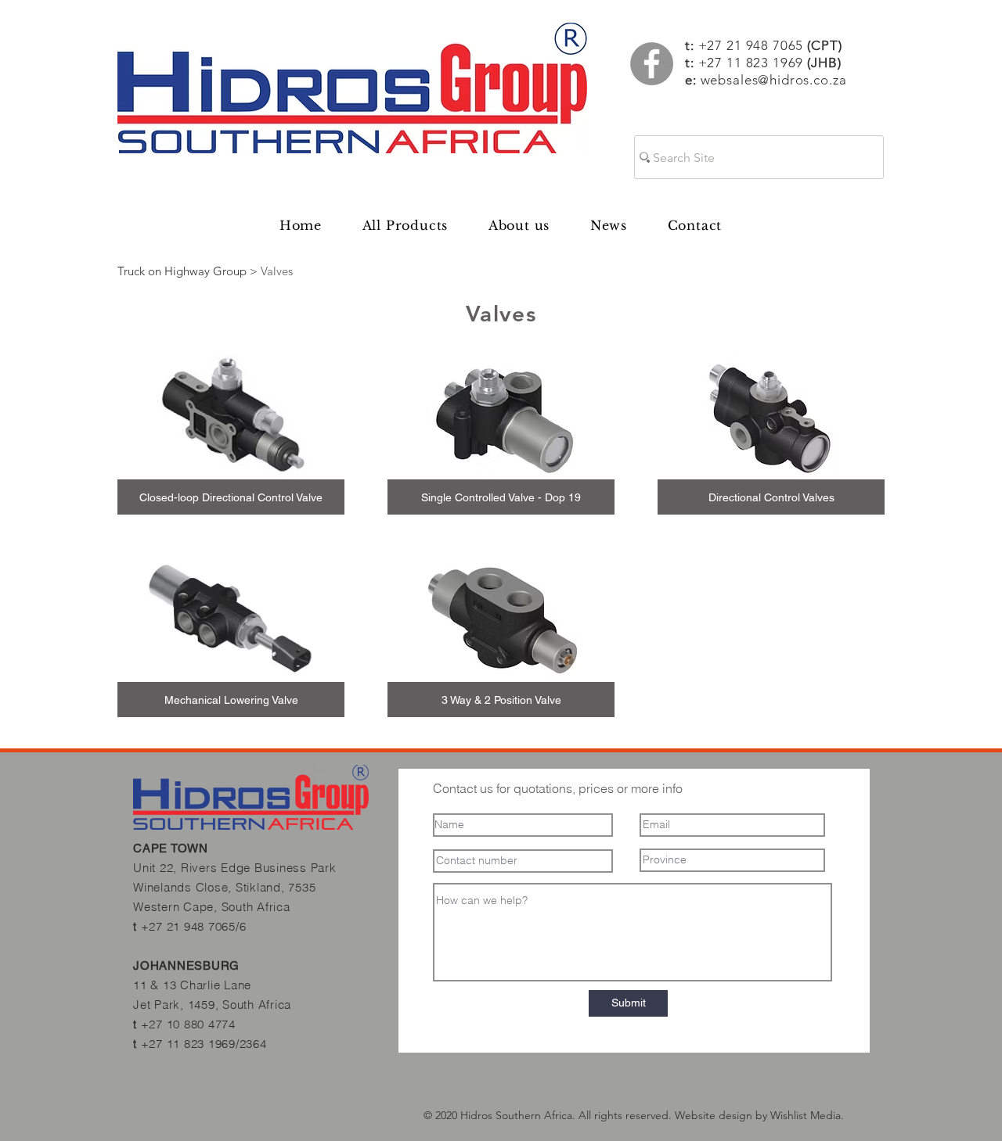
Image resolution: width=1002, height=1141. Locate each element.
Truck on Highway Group (182, 271)
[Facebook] (651, 63)
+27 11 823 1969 (751, 62)
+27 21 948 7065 (770, 45)
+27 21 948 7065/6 (194, 926)
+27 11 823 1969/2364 (204, 1043)
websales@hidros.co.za (774, 80)
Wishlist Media (805, 1115)
